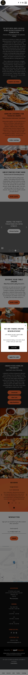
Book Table (14, 347)
